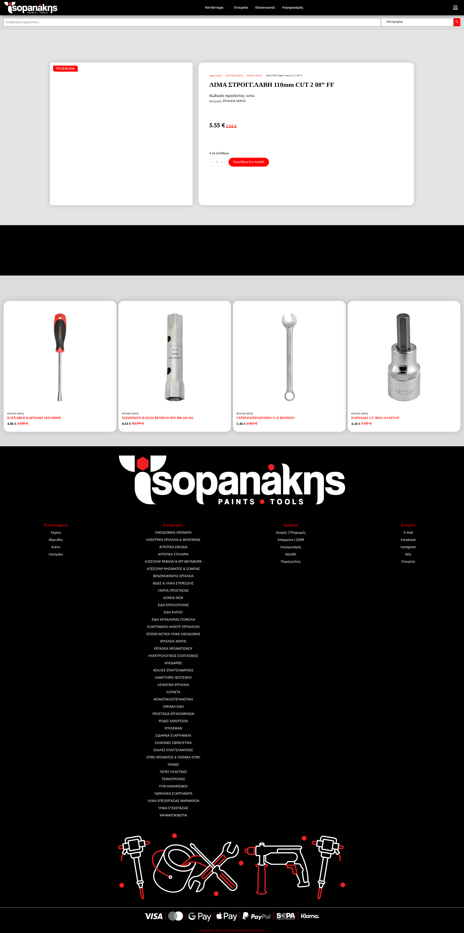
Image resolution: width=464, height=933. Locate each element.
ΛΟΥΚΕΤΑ (173, 692)
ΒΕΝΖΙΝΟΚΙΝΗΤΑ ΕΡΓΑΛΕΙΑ (173, 576)
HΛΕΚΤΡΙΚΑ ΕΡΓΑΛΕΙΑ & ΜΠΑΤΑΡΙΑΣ (173, 540)
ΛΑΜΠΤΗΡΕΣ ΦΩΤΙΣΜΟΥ (173, 677)
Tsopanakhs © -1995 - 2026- (214, 930)
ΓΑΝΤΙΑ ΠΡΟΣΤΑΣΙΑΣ (173, 590)
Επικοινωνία (265, 7)
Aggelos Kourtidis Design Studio (247, 930)
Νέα (408, 554)
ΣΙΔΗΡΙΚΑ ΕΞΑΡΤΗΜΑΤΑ (173, 735)
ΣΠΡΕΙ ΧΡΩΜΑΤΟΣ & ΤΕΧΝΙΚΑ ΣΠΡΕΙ (173, 757)
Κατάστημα (214, 7)
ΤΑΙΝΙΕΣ (173, 764)
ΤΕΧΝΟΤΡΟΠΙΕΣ (173, 779)
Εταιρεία (241, 7)
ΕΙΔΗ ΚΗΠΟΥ (173, 612)
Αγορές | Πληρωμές (291, 532)
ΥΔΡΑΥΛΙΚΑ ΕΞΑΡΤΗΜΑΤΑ (173, 793)
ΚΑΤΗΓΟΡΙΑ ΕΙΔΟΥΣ (234, 75)
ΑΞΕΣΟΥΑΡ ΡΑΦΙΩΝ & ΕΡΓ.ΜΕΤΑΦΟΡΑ (173, 561)
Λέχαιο (56, 532)
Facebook (408, 540)
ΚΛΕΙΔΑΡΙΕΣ (173, 663)
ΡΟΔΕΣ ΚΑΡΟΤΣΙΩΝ (173, 721)
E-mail (408, 532)
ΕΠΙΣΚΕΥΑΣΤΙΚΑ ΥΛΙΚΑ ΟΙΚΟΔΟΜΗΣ (173, 634)
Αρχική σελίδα (215, 75)
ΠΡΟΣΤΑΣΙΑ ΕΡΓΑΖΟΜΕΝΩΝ (173, 714)
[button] (456, 22)
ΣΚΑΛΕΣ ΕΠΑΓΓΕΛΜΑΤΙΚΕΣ (173, 750)
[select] (417, 22)
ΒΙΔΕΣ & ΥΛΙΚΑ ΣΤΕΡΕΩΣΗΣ (173, 583)
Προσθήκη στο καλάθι (248, 162)
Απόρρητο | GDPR (290, 540)
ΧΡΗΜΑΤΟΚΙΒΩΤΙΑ (173, 815)
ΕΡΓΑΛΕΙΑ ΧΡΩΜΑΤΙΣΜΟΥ (173, 648)
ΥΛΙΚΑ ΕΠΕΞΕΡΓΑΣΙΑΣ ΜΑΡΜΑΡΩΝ (173, 801)
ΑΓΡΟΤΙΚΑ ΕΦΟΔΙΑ (173, 547)
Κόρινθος (56, 540)
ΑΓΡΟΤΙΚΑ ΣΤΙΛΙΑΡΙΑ (173, 554)
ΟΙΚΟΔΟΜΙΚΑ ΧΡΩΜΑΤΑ (173, 532)
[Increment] (222, 162)
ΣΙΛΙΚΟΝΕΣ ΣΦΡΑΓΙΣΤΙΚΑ (173, 743)
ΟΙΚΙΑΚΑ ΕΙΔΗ (173, 706)
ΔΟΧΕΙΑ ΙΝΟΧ (173, 598)
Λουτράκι (56, 554)
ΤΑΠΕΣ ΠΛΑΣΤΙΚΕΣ (173, 772)
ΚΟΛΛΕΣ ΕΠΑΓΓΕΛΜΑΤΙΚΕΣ (173, 670)
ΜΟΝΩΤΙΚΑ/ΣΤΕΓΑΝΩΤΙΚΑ (173, 699)
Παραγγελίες (291, 561)
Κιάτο (55, 547)
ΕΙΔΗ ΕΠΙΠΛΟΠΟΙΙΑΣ (173, 605)
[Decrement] (212, 162)
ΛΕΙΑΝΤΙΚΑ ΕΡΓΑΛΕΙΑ (173, 685)
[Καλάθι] (455, 8)
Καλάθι (290, 554)
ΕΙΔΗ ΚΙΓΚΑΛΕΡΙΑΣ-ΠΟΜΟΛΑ (173, 619)
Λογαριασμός (292, 7)
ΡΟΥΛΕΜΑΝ (173, 728)
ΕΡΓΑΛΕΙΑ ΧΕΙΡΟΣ (254, 75)
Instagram (408, 547)
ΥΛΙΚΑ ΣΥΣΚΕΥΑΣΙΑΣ (173, 808)
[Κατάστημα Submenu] (227, 8)
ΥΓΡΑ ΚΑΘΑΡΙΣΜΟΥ (173, 786)
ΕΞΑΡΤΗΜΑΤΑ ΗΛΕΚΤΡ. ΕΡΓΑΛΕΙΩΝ (173, 627)
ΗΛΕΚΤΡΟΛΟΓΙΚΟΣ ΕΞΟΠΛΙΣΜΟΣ (173, 656)
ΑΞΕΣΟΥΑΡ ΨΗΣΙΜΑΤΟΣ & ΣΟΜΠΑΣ (173, 569)
